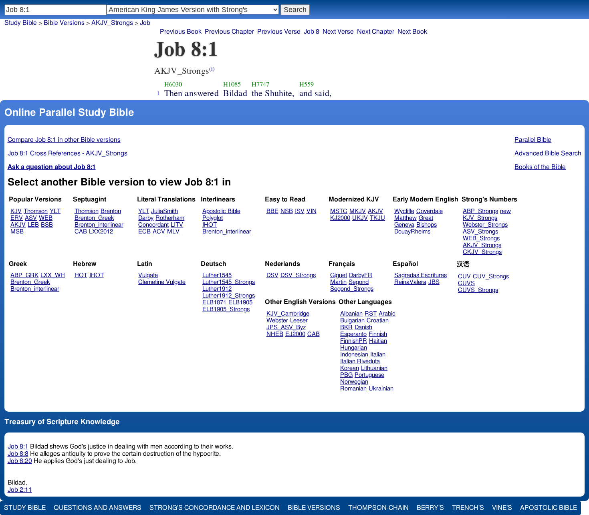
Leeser (299, 321)
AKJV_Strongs (482, 245)
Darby (145, 218)
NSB (286, 211)
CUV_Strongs (491, 277)
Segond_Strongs (351, 289)
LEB (33, 225)
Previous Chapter (229, 31)
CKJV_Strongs (482, 252)
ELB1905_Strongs (226, 309)
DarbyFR (360, 275)
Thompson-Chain (378, 508)
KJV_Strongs (480, 218)
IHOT (209, 225)
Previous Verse (279, 31)
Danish (363, 327)
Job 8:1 (18, 446)
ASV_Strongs (480, 232)
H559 (306, 84)
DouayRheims (412, 232)
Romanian (353, 389)
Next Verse (338, 31)
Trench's (468, 508)
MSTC (338, 211)
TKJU (377, 218)
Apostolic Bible (548, 508)
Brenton (111, 211)
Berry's (430, 508)
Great (426, 218)
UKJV (360, 218)
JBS (434, 282)
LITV (177, 225)
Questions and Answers (97, 508)
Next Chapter (375, 31)
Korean (349, 368)
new (505, 211)
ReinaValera (410, 282)
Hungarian (353, 348)
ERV (16, 218)
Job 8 (311, 31)
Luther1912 (217, 289)
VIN (312, 211)
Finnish (378, 334)
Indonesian (354, 355)
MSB (17, 232)
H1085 (232, 84)
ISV (300, 211)
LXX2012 (101, 232)
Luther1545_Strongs (228, 282)
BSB (47, 225)
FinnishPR (353, 341)
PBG (346, 375)
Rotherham (169, 218)
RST (371, 314)
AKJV (18, 225)
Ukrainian (381, 389)
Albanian (351, 314)
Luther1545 (217, 275)
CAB (81, 232)
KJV (16, 211)
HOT (81, 275)
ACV (159, 232)
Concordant (153, 225)
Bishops (426, 225)
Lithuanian (374, 368)
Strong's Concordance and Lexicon (214, 508)
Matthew (405, 218)
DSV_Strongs (298, 275)
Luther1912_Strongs (228, 296)
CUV (464, 277)
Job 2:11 (20, 490)
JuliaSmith (164, 211)
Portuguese (369, 375)
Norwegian (354, 382)
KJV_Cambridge (287, 314)
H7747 (261, 84)
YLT (55, 211)
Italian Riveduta (360, 361)
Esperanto (353, 334)
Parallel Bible (532, 140)
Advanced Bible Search (547, 153)
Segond (359, 282)
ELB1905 (240, 303)
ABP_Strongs (480, 211)
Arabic (387, 314)
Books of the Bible (540, 167)
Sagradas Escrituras (420, 275)
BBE (272, 211)
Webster (277, 321)
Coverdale (429, 211)
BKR (346, 327)
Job (145, 23)
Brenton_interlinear (99, 225)
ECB (144, 232)
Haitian (378, 341)
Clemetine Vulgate (162, 282)
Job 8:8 (18, 454)
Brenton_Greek (94, 218)
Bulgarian (352, 321)
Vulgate (148, 275)
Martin (338, 282)
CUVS (466, 283)
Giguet (338, 275)
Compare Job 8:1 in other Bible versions (64, 140)
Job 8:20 (20, 461)
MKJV (357, 211)
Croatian (378, 321)
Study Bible (20, 23)
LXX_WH (52, 275)
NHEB (274, 334)
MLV (173, 232)
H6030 (173, 84)
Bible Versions (64, 23)
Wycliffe (404, 211)
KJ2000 (340, 218)
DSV (272, 275)
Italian (377, 355)
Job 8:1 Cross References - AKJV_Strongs (67, 153)
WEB (45, 218)
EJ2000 (295, 334)
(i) (212, 68)
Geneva (404, 225)
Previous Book (181, 31)
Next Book (412, 31)
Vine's (502, 508)
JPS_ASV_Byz (286, 327)
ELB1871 (214, 303)
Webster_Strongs (485, 225)
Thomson (36, 211)
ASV (31, 218)
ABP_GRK (24, 275)
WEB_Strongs (481, 238)
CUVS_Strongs (478, 290)
